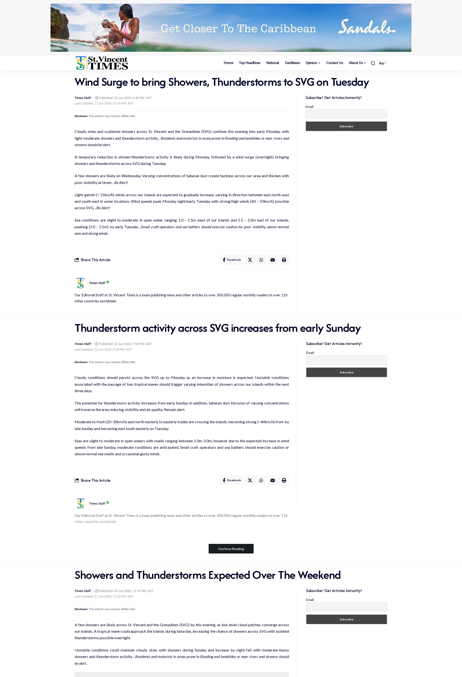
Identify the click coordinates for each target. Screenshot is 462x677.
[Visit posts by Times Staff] (81, 283)
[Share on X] (250, 260)
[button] (373, 63)
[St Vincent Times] (102, 63)
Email (309, 106)
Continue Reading (231, 548)
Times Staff (83, 98)
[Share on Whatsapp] (261, 260)
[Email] (273, 260)
